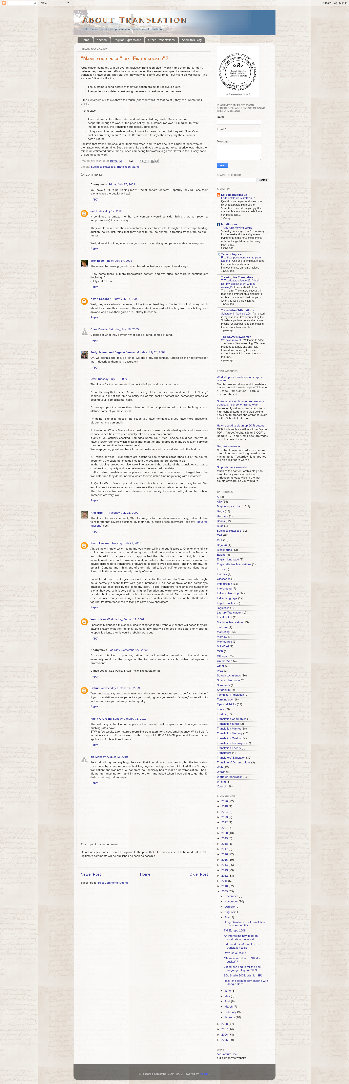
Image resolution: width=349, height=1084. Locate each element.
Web (220, 767)
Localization (224, 617)
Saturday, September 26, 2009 (128, 649)
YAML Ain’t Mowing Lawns (237, 227)
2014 (225, 865)
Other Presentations (161, 40)
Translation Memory (229, 733)
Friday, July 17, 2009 (121, 184)
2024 (225, 811)
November (232, 901)
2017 (225, 849)
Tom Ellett (97, 260)
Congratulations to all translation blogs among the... (244, 924)
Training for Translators (237, 277)
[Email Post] (131, 160)
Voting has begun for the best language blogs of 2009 (242, 968)
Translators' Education (231, 757)
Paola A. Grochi (101, 718)
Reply (94, 199)
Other (220, 665)
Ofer (93, 378)
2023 (225, 817)
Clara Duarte (98, 329)
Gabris (95, 688)
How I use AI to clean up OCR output (240, 425)
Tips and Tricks (226, 704)
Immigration (224, 583)
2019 (225, 838)
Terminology (225, 699)
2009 (225, 891)
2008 (225, 1023)
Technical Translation (230, 694)
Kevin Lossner (100, 298)
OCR (220, 651)
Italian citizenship (228, 593)
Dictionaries (224, 549)
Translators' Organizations (233, 762)
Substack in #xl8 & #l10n (236, 313)
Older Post (198, 874)
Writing (221, 781)
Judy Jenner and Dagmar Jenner (112, 352)
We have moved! (231, 340)
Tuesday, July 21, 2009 (112, 378)
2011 (224, 880)
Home (85, 40)
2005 (225, 1039)
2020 (225, 833)
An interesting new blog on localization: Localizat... (241, 937)
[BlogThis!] (145, 161)
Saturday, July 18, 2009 (124, 329)
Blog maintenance (228, 446)
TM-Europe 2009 (235, 930)
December (232, 896)
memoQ (222, 636)
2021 (225, 827)
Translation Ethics (228, 723)
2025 (225, 806)
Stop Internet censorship (232, 467)
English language (228, 559)
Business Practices (103, 166)
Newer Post (91, 874)
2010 (225, 886)
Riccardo (96, 512)
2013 (225, 870)
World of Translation (230, 776)
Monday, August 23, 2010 (111, 756)
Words (221, 772)
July (227, 917)
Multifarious (229, 224)
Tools (220, 709)
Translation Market (128, 166)
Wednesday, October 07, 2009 (120, 688)
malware (222, 627)
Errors (221, 569)
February (231, 1012)
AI (218, 496)
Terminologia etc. (233, 254)
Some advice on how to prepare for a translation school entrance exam (240, 403)
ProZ (220, 670)
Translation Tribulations (237, 310)
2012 (225, 875)
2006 (225, 1034)
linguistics (223, 607)
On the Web (224, 661)
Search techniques (229, 675)
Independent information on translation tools (241, 946)
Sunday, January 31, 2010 (129, 718)
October (230, 906)
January (230, 1017)
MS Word (223, 646)
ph (92, 756)
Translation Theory (229, 747)
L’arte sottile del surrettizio (237, 198)
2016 (225, 854)
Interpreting (224, 588)
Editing (221, 554)
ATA (219, 501)
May (228, 996)
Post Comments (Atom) (113, 882)
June (228, 990)
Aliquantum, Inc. (227, 1054)
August (229, 912)
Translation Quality (229, 738)
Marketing (223, 631)
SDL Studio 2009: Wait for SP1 (243, 975)
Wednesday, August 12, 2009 (125, 619)
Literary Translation (229, 612)
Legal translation (227, 603)
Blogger (204, 1073)
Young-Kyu (98, 619)
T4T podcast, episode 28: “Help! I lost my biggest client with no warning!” (240, 284)
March (229, 1006)
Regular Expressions (127, 40)
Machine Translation (230, 622)
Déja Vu (222, 545)
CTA (219, 540)
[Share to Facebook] (153, 161)
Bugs (220, 525)
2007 (225, 1029)
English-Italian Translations (234, 564)
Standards (223, 685)
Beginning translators (230, 506)
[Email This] (141, 161)
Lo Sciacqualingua (234, 194)
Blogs (220, 511)
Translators (224, 752)
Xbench (102, 40)
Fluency (222, 574)
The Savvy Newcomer (236, 336)
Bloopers (222, 516)
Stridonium (224, 689)
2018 (225, 843)
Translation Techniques (232, 743)
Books (221, 521)
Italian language (227, 598)
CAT (219, 535)
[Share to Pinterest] (157, 161)
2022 (225, 822)
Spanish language (228, 680)
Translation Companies (231, 718)
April (228, 1001)
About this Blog (192, 40)
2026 (225, 801)
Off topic (222, 656)
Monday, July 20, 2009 (151, 352)
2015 (225, 859)
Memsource (224, 641)
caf (92, 211)
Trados (221, 714)
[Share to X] (149, 161)
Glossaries (223, 578)
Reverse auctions (235, 952)
